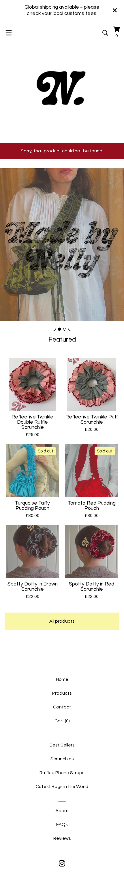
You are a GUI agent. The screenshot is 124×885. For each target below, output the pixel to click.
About (62, 810)
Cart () (62, 721)
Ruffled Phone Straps (62, 772)
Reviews (62, 838)
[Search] (105, 33)
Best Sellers (62, 745)
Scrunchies (62, 759)
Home (62, 679)
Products (62, 693)
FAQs (62, 824)
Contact (62, 707)
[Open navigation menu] (8, 33)
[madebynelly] (62, 87)
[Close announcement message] (114, 10)
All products (62, 621)
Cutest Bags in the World (62, 786)
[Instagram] (62, 863)
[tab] (54, 329)
